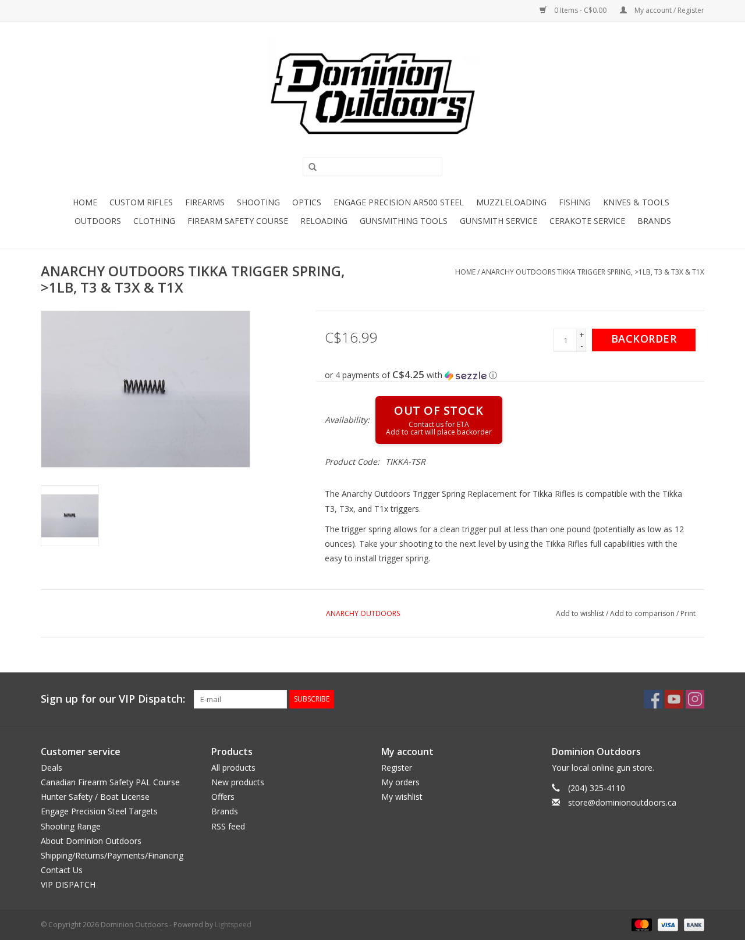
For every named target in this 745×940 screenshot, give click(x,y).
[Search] (308, 167)
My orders (400, 782)
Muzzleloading (511, 202)
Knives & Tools (636, 202)
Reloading (323, 220)
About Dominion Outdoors (91, 840)
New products (237, 782)
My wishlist (402, 796)
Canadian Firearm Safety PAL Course (110, 782)
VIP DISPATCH (68, 884)
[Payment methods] (640, 924)
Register (396, 767)
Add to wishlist (580, 613)
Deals (51, 767)
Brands (654, 220)
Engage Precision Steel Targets (99, 811)
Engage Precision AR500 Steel (399, 202)
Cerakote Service (587, 220)
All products (233, 767)
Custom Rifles (141, 202)
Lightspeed (233, 925)
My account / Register (668, 10)
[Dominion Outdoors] (372, 93)
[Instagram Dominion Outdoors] (695, 699)
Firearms (205, 202)
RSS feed (228, 826)
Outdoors (97, 220)
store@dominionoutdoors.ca (622, 802)
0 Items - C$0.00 (580, 10)
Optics (306, 202)
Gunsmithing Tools (404, 220)
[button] (515, 375)
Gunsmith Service (498, 220)
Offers (223, 796)
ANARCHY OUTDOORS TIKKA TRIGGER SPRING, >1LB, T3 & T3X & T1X (592, 272)
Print (688, 613)
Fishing (575, 202)
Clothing (154, 220)
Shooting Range (71, 826)
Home (85, 202)
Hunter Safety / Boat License (95, 796)
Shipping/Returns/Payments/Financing (112, 855)
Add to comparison (643, 613)
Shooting (258, 202)
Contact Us (62, 869)
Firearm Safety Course (237, 220)
